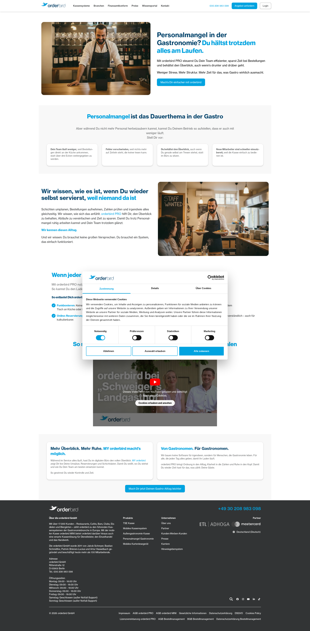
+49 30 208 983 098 (239, 508)
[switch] (136, 337)
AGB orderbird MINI (166, 613)
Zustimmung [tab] (106, 288)
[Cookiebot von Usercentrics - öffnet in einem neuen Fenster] (210, 277)
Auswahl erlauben (155, 351)
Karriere (165, 543)
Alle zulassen (201, 351)
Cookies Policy (253, 613)
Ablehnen (108, 351)
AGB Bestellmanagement (171, 619)
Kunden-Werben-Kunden (174, 533)
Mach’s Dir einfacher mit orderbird (181, 82)
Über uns (166, 523)
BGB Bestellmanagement (200, 619)
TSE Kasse (128, 523)
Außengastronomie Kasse (136, 533)
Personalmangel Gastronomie (138, 538)
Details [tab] (155, 288)
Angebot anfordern (244, 5)
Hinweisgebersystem (172, 549)
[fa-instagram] (243, 599)
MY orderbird (138, 460)
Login (265, 5)
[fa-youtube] (248, 599)
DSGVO (239, 613)
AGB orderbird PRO (143, 613)
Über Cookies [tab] (203, 288)
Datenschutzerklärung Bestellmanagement (238, 619)
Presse (164, 538)
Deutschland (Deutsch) (249, 531)
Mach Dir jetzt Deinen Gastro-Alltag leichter (155, 488)
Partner (165, 528)
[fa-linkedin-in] (254, 599)
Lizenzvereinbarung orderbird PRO (138, 619)
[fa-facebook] (237, 599)
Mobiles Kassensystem (135, 528)
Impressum (124, 613)
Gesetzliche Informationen (193, 613)
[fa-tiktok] (259, 599)
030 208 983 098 (219, 5)
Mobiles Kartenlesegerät (135, 543)
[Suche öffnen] (231, 599)
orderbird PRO (111, 214)
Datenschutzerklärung (220, 613)
